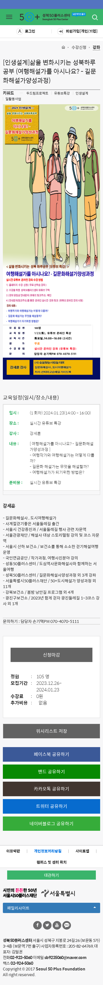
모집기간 (21, 683)
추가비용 (21, 703)
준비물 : (16, 482)
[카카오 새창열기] (66, 925)
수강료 (21, 696)
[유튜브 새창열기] (57, 925)
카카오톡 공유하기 (51, 788)
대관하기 (51, 875)
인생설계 (82, 93)
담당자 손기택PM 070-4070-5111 (50, 621)
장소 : (14, 423)
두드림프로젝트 (37, 93)
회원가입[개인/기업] (82, 31)
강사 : (14, 433)
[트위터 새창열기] (47, 925)
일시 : (14, 413)
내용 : (14, 443)
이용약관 (13, 851)
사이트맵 (82, 851)
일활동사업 (13, 99)
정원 (21, 676)
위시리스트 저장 (51, 731)
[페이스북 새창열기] (37, 925)
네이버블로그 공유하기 (51, 823)
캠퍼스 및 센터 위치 (52, 862)
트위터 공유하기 (51, 806)
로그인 (30, 31)
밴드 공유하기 (51, 771)
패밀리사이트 (28, 908)
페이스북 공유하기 (51, 754)
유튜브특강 (62, 93)
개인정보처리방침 (48, 851)
